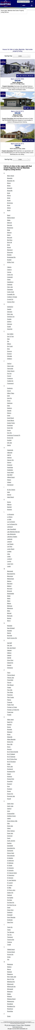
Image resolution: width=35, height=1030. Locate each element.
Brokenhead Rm (11, 257)
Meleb (8, 596)
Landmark (9, 539)
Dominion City (10, 316)
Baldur (8, 220)
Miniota (9, 603)
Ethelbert (9, 359)
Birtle (8, 245)
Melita (8, 598)
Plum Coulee (10, 697)
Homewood (10, 485)
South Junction (11, 841)
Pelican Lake (10, 677)
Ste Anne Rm (10, 902)
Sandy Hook (10, 803)
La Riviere (9, 517)
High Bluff (9, 475)
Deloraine (9, 312)
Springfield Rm (11, 848)
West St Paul (10, 979)
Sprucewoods (11, 855)
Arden (8, 198)
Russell (9, 799)
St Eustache (10, 870)
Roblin (8, 764)
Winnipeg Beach (11, 999)
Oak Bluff (9, 643)
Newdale (9, 630)
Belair (8, 230)
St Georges (10, 878)
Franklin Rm (10, 381)
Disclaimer (27, 1025)
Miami (8, 601)
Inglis (8, 492)
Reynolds (9, 729)
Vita (8, 959)
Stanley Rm (10, 893)
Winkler (9, 994)
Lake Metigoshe (11, 534)
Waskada (9, 972)
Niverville (9, 635)
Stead (8, 907)
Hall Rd (9, 455)
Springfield (10, 846)
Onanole (9, 665)
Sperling (9, 843)
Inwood (9, 495)
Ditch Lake (10, 314)
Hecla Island (10, 472)
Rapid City (9, 722)
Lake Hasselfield (11, 529)
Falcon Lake (10, 366)
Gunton (9, 445)
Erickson (9, 354)
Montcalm (9, 616)
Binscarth (9, 237)
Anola (8, 193)
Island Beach (10, 497)
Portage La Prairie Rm (13, 710)
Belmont (9, 232)
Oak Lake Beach (11, 648)
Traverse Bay (10, 939)
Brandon (9, 255)
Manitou (9, 581)
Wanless (9, 967)
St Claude (9, 865)
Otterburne (10, 668)
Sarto (8, 811)
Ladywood (10, 527)
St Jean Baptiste (11, 880)
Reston (9, 727)
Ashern (9, 208)
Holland (9, 482)
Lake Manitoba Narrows (13, 532)
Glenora (9, 413)
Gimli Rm (9, 398)
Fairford (9, 363)
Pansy (8, 672)
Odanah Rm (10, 663)
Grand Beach (10, 418)
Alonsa (9, 183)
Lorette (9, 561)
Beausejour (10, 228)
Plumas (9, 700)
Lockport (9, 559)
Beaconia (9, 225)
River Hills (9, 744)
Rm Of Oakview (11, 757)
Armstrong (10, 203)
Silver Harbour (11, 831)
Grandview (10, 425)
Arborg (9, 195)
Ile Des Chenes (11, 490)
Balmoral (9, 223)
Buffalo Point (10, 262)
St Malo (9, 888)
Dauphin (9, 309)
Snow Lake (10, 833)
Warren (9, 969)
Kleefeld (9, 507)
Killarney (9, 504)
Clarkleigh (9, 284)
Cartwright (10, 277)
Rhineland (9, 732)
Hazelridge (10, 467)
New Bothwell (11, 628)
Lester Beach (10, 549)
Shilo (8, 823)
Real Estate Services (17, 1027)
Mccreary (9, 588)
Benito (9, 235)
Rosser (9, 791)
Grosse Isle (10, 438)
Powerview (10, 712)
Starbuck (9, 895)
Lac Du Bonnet (11, 522)
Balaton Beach (11, 218)
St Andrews (10, 863)
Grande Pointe (11, 423)
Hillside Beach (11, 477)
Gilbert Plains (10, 393)
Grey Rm (9, 433)
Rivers (8, 747)
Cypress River (11, 302)
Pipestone (10, 695)
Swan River (10, 922)
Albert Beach (10, 176)
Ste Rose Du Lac (11, 905)
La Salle (9, 519)
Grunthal (9, 440)
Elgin (8, 339)
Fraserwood (10, 383)
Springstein (10, 850)
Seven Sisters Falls (12, 821)
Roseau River (10, 779)
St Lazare (9, 885)
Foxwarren (10, 378)
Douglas (9, 319)
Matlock (9, 586)
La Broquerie (10, 514)
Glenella (9, 410)
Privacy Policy (20, 1025)
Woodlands (10, 1004)
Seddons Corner (11, 816)
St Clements (10, 868)
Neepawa (9, 626)
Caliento (9, 267)
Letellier (9, 551)
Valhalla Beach (11, 949)
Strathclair (10, 920)
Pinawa (9, 687)
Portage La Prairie (12, 707)
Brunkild (9, 260)
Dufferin (9, 321)
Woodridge (10, 1011)
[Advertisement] (17, 30)
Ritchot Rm (10, 742)
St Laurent (10, 883)
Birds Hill (9, 242)
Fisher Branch (10, 371)
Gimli (8, 396)
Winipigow (9, 991)
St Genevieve (10, 875)
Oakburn (9, 653)
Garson (9, 391)
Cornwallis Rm (11, 294)
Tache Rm (9, 927)
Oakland (9, 655)
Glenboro (9, 408)
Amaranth (9, 188)
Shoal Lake (10, 826)
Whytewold (10, 989)
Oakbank (9, 650)
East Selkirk (10, 334)
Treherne (9, 942)
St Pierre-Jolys (11, 890)
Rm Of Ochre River (12, 759)
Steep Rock (10, 910)
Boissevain (10, 252)
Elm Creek (10, 346)
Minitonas (9, 606)
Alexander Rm (11, 181)
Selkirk (9, 818)
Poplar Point (10, 705)
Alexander (9, 178)
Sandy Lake (10, 806)
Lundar (9, 566)
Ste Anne (9, 900)
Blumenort (10, 250)
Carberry (9, 270)
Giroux (8, 401)
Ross (8, 786)
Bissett (9, 247)
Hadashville (10, 450)
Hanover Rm (10, 460)
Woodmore (10, 1009)
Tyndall (9, 944)
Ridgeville (9, 737)
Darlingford (10, 307)
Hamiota (9, 457)
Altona (8, 185)
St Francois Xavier (12, 873)
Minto (8, 611)
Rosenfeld (9, 781)
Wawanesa (10, 974)
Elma (8, 349)
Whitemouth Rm (11, 986)
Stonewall (9, 915)
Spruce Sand (10, 853)
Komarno (9, 509)
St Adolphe (10, 858)
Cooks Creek (10, 292)
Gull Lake (9, 443)
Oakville (9, 658)
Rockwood (10, 769)
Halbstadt (9, 452)
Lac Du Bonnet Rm (12, 524)
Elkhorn (9, 344)
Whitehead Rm (11, 982)
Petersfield (10, 680)
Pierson (9, 682)
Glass (8, 405)
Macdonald (10, 571)
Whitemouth (10, 984)
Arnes (8, 205)
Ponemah (9, 702)
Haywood (9, 465)
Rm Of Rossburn (11, 761)
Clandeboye (10, 282)
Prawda (9, 715)
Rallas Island (10, 719)
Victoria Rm (10, 954)
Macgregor (10, 576)
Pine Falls (9, 690)
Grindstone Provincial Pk (13, 435)
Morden (9, 618)
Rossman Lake (11, 796)
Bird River (9, 240)
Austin (8, 210)
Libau (8, 554)
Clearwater (10, 289)
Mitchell (9, 613)
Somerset (9, 836)
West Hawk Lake (11, 977)
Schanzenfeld (10, 813)
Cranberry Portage (12, 297)
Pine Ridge (10, 692)
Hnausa (9, 480)
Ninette (9, 633)
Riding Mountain (11, 739)
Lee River (9, 546)
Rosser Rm (10, 794)
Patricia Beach (11, 675)
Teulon (9, 930)
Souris (8, 838)
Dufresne (9, 324)
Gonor (8, 415)
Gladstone (9, 403)
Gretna (9, 430)
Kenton (9, 502)
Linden (9, 556)
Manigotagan (10, 579)
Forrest (9, 376)
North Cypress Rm (12, 638)
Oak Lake (9, 645)
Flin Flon (9, 373)
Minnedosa (10, 608)
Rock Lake (10, 766)
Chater (9, 279)
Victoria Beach (11, 952)
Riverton (9, 749)
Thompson (10, 937)
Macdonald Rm (11, 574)
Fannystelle (10, 368)
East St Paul (10, 336)
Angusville (9, 190)
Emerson (9, 351)
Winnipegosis (10, 1001)
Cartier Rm (10, 274)
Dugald (9, 326)
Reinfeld (9, 724)
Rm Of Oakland (11, 754)
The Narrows (10, 932)
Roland (9, 774)
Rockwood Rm (11, 771)
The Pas (9, 935)
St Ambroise (10, 860)
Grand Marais (10, 420)
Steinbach (9, 912)
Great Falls (10, 428)
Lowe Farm (10, 564)
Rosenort (9, 784)
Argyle (9, 200)
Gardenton (10, 388)
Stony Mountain (11, 917)
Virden (9, 957)
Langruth (9, 541)
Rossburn (9, 789)
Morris (9, 621)
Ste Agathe (10, 897)
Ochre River (10, 660)
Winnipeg (9, 996)
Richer (9, 734)
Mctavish (9, 591)
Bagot (8, 215)
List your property (11, 1025)
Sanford (9, 808)
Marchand (9, 583)
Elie (8, 341)
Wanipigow (10, 964)
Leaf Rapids (10, 544)
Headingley (10, 470)
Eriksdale (9, 356)
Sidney (9, 828)
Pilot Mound (10, 685)
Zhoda (8, 1016)
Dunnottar (9, 329)
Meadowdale (10, 593)
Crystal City (10, 299)
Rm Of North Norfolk (12, 752)
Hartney (9, 462)
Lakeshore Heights (12, 536)
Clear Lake (10, 287)
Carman (9, 272)
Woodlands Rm (11, 1006)
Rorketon (9, 776)
